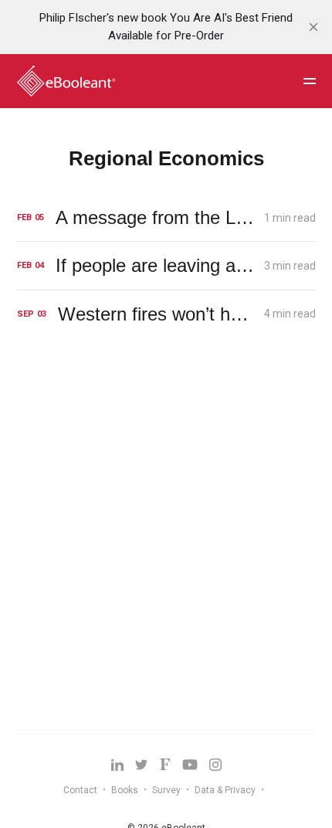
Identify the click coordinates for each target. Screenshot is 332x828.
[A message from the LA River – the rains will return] (166, 217)
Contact (80, 790)
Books (124, 790)
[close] (313, 27)
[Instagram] (215, 764)
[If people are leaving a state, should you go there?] (166, 265)
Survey (166, 790)
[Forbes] (165, 764)
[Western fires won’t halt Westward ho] (166, 314)
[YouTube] (190, 765)
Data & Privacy (225, 790)
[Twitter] (141, 764)
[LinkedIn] (117, 764)
